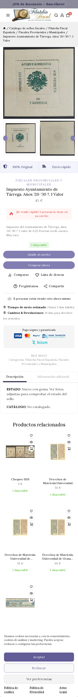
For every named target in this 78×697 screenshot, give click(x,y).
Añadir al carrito (39, 254)
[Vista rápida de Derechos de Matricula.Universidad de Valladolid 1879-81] (69, 442)
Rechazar (39, 668)
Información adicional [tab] (53, 377)
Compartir (56, 286)
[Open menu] (8, 15)
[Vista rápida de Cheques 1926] (31, 442)
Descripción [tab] (14, 377)
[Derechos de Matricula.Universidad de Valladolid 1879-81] (58, 453)
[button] (20, 138)
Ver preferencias (39, 679)
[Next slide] (73, 138)
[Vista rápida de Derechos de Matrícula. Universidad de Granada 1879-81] (69, 517)
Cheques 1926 (20, 479)
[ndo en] (4, 28)
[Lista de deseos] (31, 435)
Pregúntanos (28, 286)
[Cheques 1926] (20, 453)
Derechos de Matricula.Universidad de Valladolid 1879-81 (57, 481)
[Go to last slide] (5, 138)
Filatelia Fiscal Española (41, 360)
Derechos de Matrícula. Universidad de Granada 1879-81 (58, 557)
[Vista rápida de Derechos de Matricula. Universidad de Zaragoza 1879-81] (31, 517)
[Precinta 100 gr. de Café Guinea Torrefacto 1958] (20, 604)
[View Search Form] (56, 15)
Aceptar (39, 657)
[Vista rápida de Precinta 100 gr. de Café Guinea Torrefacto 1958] (31, 593)
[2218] (39, 83)
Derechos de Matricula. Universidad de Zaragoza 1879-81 (20, 557)
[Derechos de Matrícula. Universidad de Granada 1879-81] (58, 528)
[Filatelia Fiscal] (32, 15)
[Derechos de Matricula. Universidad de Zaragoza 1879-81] (20, 528)
